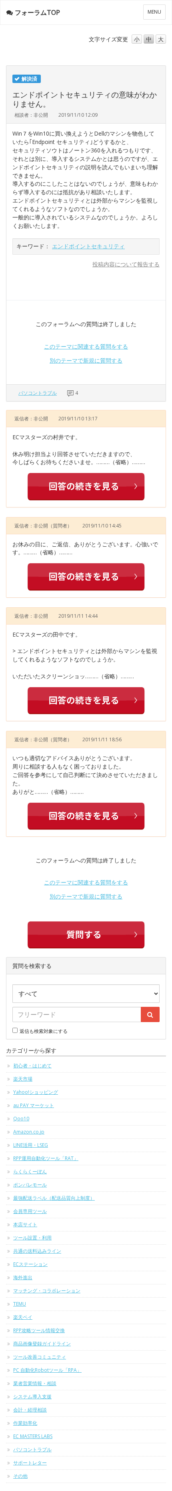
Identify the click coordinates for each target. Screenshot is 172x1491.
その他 (20, 1476)
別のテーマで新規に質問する (86, 360)
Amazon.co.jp (28, 1131)
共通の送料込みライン (37, 1251)
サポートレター (30, 1462)
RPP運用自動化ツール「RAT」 (45, 1158)
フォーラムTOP (37, 12)
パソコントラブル (37, 392)
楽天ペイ (22, 1317)
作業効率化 (25, 1423)
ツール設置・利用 (32, 1237)
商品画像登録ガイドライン (42, 1343)
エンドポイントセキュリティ (88, 246)
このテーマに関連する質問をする (86, 346)
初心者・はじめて (32, 1065)
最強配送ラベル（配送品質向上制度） (54, 1198)
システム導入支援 (32, 1396)
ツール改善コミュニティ (39, 1356)
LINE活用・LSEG (30, 1145)
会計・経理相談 (30, 1409)
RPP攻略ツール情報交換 (39, 1330)
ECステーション (30, 1264)
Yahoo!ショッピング (35, 1092)
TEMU (19, 1303)
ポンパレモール (30, 1184)
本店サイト (25, 1224)
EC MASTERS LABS (32, 1436)
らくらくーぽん (30, 1171)
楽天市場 (22, 1078)
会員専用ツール (30, 1211)
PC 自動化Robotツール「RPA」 (47, 1370)
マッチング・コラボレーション (46, 1290)
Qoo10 (21, 1118)
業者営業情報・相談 (34, 1383)
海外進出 (22, 1277)
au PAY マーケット (33, 1105)
